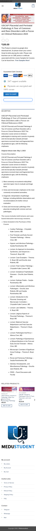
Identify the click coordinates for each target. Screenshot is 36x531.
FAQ (5, 498)
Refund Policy (8, 490)
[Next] (34, 404)
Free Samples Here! (22, 60)
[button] (2, 5)
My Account (7, 468)
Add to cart (11, 94)
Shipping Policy (8, 494)
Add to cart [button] (7, 405)
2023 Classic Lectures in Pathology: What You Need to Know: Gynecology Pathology (8, 398)
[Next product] (3, 40)
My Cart (6, 472)
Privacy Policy (8, 487)
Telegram (7, 509)
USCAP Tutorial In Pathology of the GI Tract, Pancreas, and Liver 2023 (26, 397)
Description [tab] (5, 111)
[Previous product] (6, 40)
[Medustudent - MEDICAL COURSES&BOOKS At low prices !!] (18, 6)
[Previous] (1, 404)
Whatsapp (7, 513)
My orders (7, 464)
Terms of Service (9, 483)
